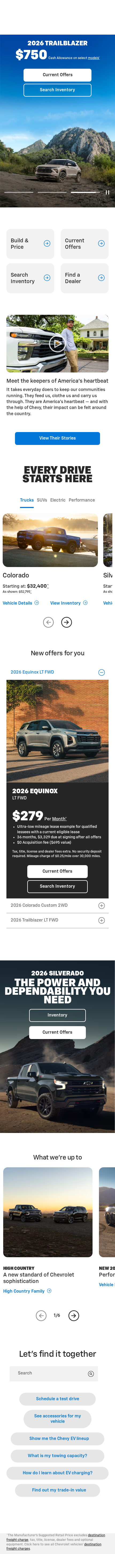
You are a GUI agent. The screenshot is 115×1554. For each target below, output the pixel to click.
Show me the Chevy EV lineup (59, 1439)
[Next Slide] (66, 622)
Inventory (57, 1015)
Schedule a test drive (57, 1399)
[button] (94, 58)
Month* (59, 819)
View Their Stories (57, 438)
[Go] (91, 1374)
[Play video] (57, 343)
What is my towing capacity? (57, 1456)
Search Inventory (57, 90)
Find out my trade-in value (59, 1490)
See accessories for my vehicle (57, 1419)
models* (94, 58)
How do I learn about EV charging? (58, 1473)
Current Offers (57, 75)
